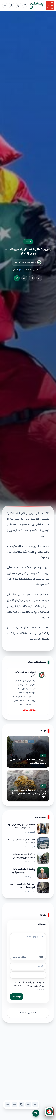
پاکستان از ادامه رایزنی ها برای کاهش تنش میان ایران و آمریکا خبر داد (21, 872)
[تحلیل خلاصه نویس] (17, 278)
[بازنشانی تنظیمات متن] (21, 1104)
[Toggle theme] (18, 5)
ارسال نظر (17, 996)
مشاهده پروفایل (29, 710)
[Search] (25, 5)
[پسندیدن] (39, 278)
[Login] (11, 5)
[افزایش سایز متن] (35, 1104)
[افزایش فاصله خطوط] (28, 1104)
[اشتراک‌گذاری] (24, 278)
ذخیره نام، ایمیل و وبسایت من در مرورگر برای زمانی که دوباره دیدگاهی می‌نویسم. (29, 986)
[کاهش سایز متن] (7, 1104)
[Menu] (4, 5)
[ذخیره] (32, 278)
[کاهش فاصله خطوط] (14, 1104)
